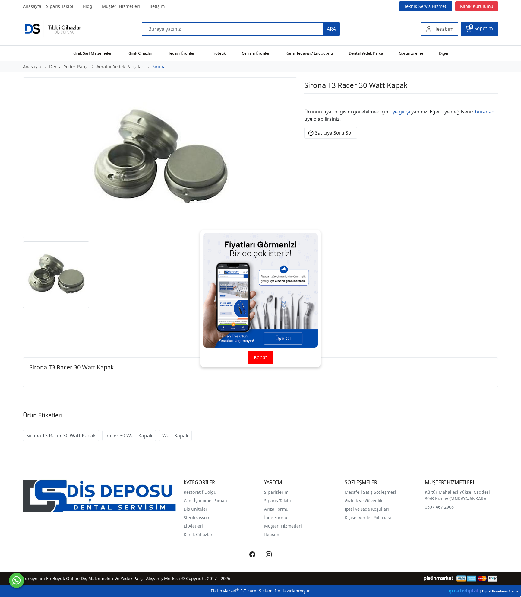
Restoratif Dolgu (200, 492)
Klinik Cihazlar (198, 534)
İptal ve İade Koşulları (367, 509)
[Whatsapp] (16, 580)
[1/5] (308, 100)
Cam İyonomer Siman (205, 500)
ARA (331, 29)
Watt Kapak (175, 435)
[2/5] (311, 100)
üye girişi (400, 111)
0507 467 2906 (439, 507)
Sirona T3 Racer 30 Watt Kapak (61, 435)
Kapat (260, 357)
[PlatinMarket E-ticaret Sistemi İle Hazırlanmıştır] (438, 578)
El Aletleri (193, 526)
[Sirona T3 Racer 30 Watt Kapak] (160, 157)
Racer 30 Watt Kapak (129, 435)
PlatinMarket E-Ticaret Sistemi (242, 591)
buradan (484, 111)
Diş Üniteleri (196, 509)
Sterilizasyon (196, 517)
